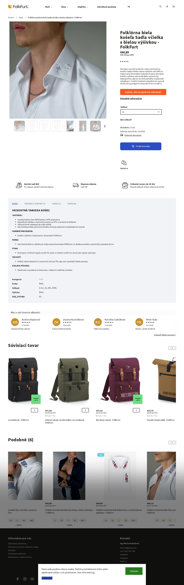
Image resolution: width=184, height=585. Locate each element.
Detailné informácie (131, 98)
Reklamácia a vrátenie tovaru (20, 557)
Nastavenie (47, 578)
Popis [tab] (15, 203)
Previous (170, 348)
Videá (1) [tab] (56, 203)
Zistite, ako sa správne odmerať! (143, 92)
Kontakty (11, 550)
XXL (31, 520)
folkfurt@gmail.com (128, 547)
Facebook (124, 554)
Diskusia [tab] (72, 203)
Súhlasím (134, 571)
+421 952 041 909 (127, 551)
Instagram (124, 558)
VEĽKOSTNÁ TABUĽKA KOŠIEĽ (31, 210)
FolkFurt (123, 561)
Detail (37, 506)
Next (174, 348)
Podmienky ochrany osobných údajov (23, 546)
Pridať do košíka (143, 146)
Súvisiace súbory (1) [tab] (35, 203)
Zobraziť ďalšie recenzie (164, 335)
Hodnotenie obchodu (17, 553)
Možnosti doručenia (132, 135)
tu (94, 572)
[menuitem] (51, 6)
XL (24, 520)
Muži (41, 279)
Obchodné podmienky (17, 543)
